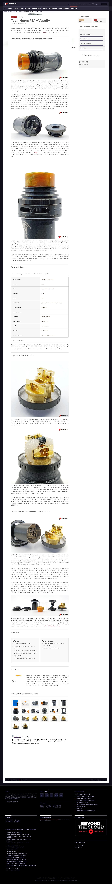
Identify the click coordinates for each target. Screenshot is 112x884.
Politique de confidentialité (60, 880)
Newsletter (75, 4)
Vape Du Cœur (17, 820)
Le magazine (74, 8)
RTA (44, 32)
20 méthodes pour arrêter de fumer (15, 857)
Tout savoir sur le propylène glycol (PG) (16, 855)
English (92, 4)
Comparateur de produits (13, 871)
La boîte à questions (36, 8)
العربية (96, 4)
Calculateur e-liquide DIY (13, 868)
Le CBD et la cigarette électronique (85, 796)
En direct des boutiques (63, 8)
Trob (15, 23)
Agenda (70, 4)
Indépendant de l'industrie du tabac (9, 820)
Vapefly (21, 17)
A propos (86, 4)
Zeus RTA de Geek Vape (52, 626)
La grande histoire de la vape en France (16, 861)
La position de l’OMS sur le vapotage (85, 810)
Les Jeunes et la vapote (82, 802)
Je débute (10, 8)
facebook (42, 795)
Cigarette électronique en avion (14, 832)
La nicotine (79, 808)
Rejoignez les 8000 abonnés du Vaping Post (49, 819)
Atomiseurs (29, 11)
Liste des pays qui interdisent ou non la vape (18, 834)
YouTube (56, 795)
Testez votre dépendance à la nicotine (16, 859)
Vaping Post (17, 3)
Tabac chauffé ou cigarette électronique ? (86, 804)
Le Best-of (27, 8)
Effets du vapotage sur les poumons (85, 800)
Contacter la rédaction (12, 801)
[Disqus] (40, 753)
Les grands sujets (53, 8)
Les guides (44, 8)
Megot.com (79, 847)
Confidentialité (67, 878)
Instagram (47, 795)
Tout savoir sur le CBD (12, 849)
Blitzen (36, 152)
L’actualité (16, 8)
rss (61, 795)
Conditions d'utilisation (42, 878)
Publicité (73, 878)
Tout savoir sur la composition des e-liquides (18, 843)
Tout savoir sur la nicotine (13, 845)
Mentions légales (52, 878)
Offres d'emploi (80, 845)
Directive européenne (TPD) (83, 794)
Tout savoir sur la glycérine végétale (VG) (17, 853)
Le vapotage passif (81, 806)
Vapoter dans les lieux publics (83, 798)
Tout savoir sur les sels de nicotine (15, 847)
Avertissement (60, 878)
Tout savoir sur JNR (11, 851)
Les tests (22, 8)
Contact (81, 4)
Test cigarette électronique (20, 11)
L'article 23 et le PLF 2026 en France (16, 863)
